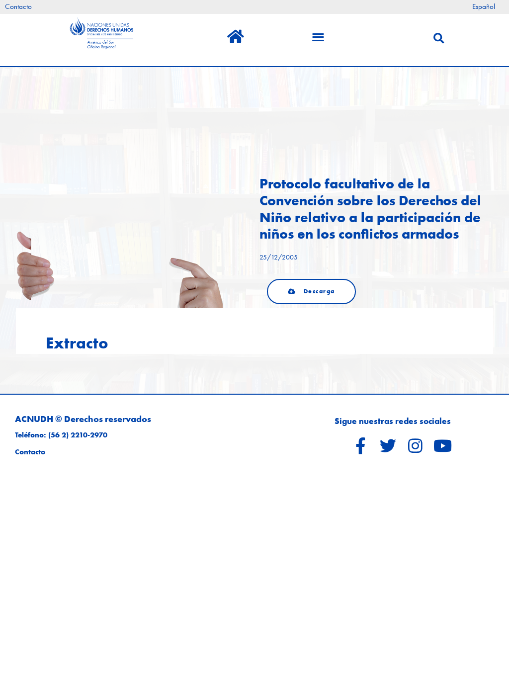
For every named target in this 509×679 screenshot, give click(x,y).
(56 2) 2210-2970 (77, 435)
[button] (311, 291)
